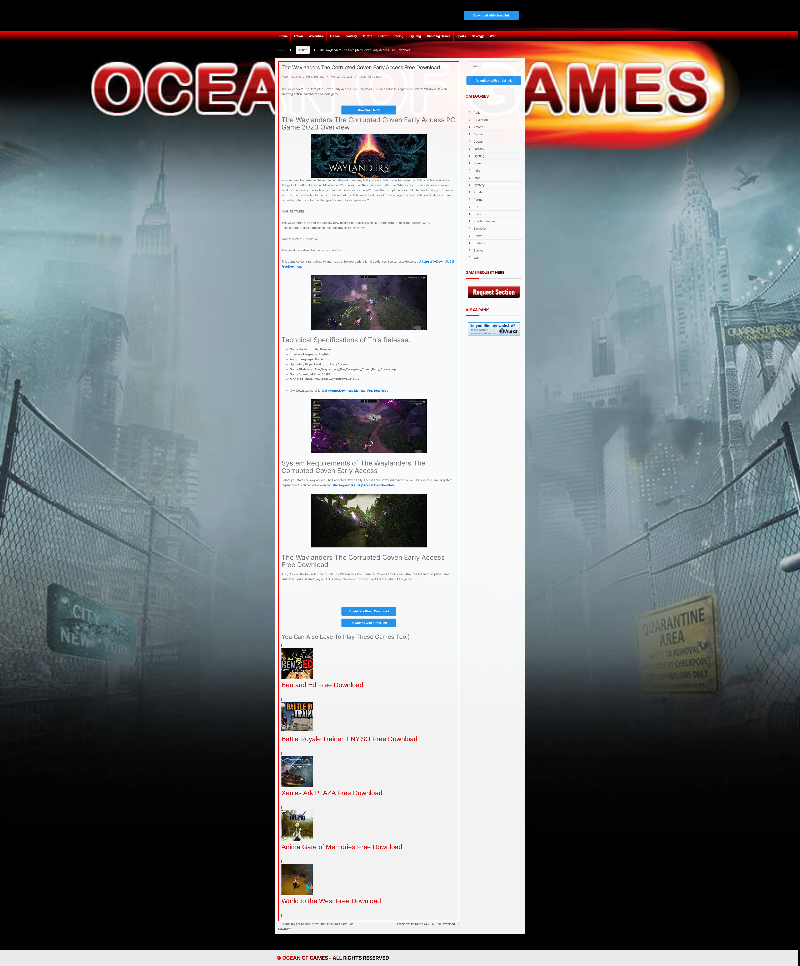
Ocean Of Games (370, 76)
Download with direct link (491, 15)
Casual (478, 134)
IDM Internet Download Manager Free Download (354, 390)
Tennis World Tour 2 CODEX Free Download (428, 924)
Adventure (316, 36)
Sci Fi (477, 214)
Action (298, 36)
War (493, 36)
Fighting (415, 36)
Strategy (478, 36)
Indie (309, 76)
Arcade (335, 36)
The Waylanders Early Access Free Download (363, 485)
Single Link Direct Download (369, 611)
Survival (479, 250)
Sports (461, 36)
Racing (398, 36)
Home (283, 36)
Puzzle (367, 36)
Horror (383, 36)
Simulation (480, 228)
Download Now (369, 110)
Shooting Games (438, 36)
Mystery (479, 185)
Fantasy (351, 36)
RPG (476, 207)
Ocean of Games (305, 958)
